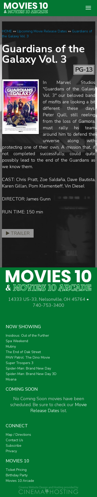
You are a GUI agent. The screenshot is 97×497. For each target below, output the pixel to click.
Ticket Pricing (16, 469)
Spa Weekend (17, 341)
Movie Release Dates (58, 408)
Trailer (19, 233)
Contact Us (14, 440)
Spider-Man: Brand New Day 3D (31, 374)
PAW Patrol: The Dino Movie (28, 357)
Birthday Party (17, 475)
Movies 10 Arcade (20, 480)
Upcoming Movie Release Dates (42, 31)
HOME (7, 31)
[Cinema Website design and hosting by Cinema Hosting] (48, 490)
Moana (11, 379)
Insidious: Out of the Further (27, 335)
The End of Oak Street (23, 352)
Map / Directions (18, 434)
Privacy (11, 451)
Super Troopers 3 (19, 363)
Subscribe (13, 445)
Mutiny (11, 346)
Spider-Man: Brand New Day (28, 368)
